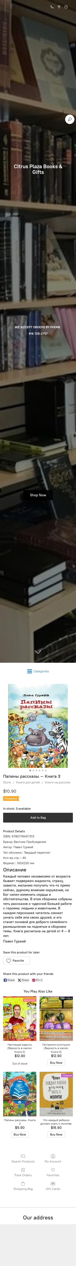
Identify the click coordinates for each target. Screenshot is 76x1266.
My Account (53, 1161)
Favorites (53, 1175)
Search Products (23, 1161)
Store (7, 782)
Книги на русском (57, 782)
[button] (16, 960)
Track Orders (23, 1175)
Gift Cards (53, 1189)
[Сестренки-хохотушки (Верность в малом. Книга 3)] (56, 1018)
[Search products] (69, 119)
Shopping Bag (23, 1189)
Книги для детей (28, 782)
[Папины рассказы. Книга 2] (19, 1094)
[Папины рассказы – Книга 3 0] (38, 726)
